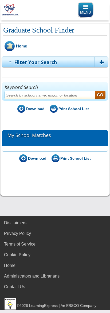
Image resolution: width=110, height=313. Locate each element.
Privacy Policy (17, 233)
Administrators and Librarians (32, 276)
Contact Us (14, 286)
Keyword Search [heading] (21, 87)
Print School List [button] (73, 109)
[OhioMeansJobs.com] (55, 10)
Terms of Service (20, 244)
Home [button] (21, 46)
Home (9, 265)
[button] (101, 62)
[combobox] (55, 95)
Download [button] (35, 109)
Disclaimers (15, 222)
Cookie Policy (17, 254)
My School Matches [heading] (29, 135)
